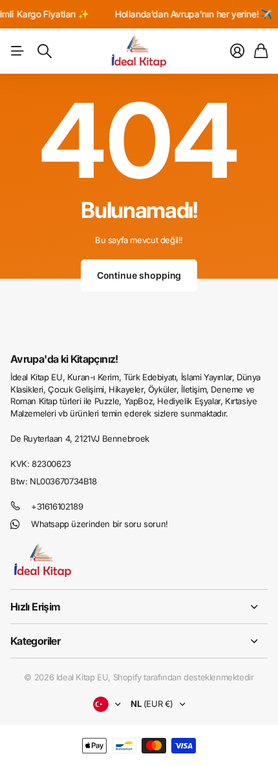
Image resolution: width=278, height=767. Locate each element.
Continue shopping (139, 275)
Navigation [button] (17, 51)
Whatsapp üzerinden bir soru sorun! (99, 524)
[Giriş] (237, 51)
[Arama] (44, 51)
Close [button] (139, 606)
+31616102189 (57, 506)
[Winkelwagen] (261, 51)
